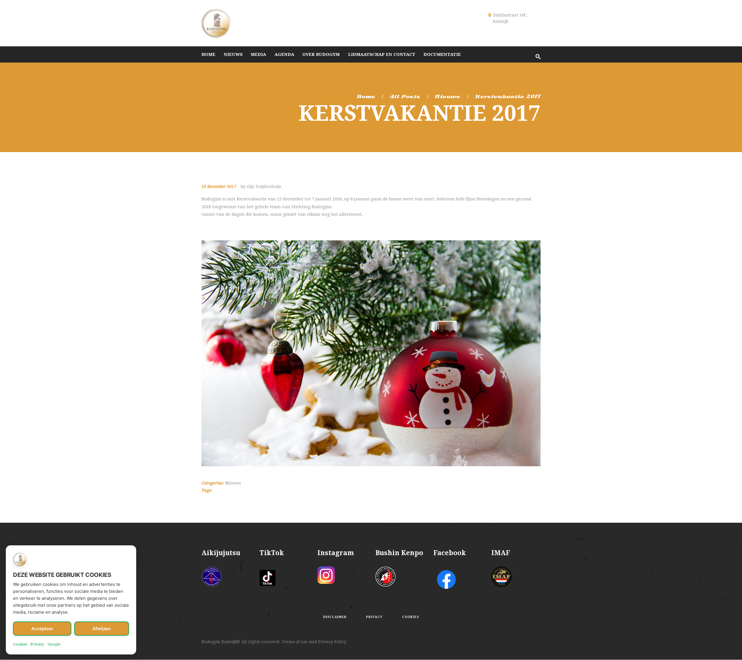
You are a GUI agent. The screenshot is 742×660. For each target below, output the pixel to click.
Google (54, 644)
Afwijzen (101, 628)
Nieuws (447, 97)
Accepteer (42, 628)
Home (366, 97)
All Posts (405, 97)
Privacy (37, 644)
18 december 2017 (218, 186)
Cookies (20, 644)
